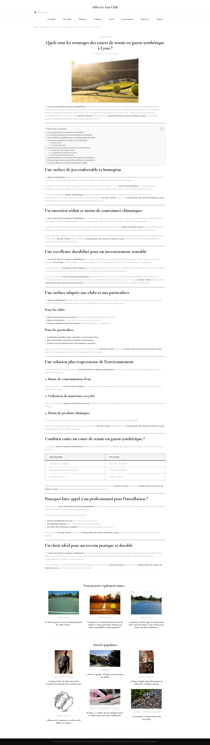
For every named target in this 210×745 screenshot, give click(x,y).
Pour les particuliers (58, 145)
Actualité (51, 19)
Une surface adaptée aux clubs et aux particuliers (67, 140)
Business (83, 19)
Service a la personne (99, 708)
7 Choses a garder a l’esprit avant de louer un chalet (105, 675)
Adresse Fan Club (105, 7)
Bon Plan (67, 19)
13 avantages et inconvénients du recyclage (146, 717)
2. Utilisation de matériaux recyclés (64, 152)
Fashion (97, 19)
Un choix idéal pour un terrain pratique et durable (67, 163)
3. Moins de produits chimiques (62, 155)
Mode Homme (59, 676)
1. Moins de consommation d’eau (63, 150)
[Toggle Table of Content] (160, 129)
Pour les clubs (56, 142)
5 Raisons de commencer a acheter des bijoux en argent (63, 721)
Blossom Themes (130, 742)
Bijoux (142, 676)
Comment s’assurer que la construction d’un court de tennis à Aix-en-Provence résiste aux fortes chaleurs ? (146, 625)
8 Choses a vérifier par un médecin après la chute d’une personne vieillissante (105, 714)
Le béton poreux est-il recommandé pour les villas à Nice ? (63, 623)
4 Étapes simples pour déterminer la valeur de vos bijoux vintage (146, 682)
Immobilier (105, 670)
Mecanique (136, 711)
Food (111, 19)
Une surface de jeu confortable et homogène (65, 132)
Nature (160, 19)
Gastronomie (127, 19)
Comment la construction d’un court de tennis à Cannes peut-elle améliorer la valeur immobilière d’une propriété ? (105, 625)
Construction (105, 36)
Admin (97, 53)
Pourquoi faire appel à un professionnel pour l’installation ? (72, 160)
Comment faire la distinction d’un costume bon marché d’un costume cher (63, 682)
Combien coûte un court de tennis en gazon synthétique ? (71, 157)
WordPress (152, 742)
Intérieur (145, 19)
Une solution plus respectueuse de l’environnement (69, 148)
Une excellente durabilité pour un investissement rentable (71, 137)
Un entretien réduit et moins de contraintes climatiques (70, 135)
